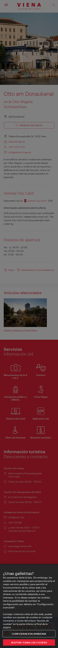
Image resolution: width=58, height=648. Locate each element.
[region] (29, 606)
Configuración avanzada (29, 633)
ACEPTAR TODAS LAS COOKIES (29, 642)
